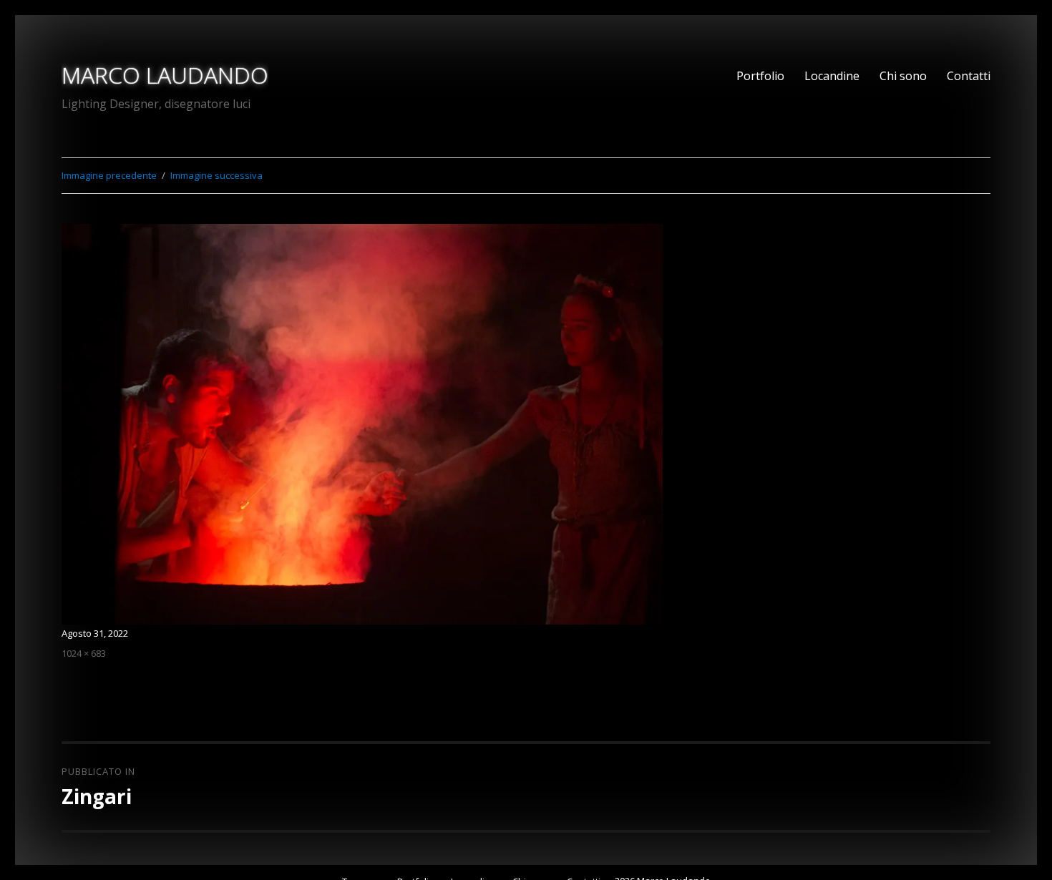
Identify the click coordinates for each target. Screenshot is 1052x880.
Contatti (968, 76)
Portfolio (760, 76)
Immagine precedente (109, 175)
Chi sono (903, 76)
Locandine (831, 76)
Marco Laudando (165, 74)
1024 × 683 (84, 653)
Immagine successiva (216, 175)
